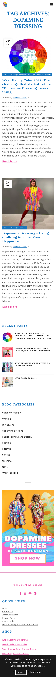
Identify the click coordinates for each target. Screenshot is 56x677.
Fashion (39, 75)
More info (35, 672)
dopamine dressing (27, 75)
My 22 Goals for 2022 (25, 378)
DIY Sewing (8, 424)
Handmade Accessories (14, 644)
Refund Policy (8, 621)
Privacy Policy (9, 618)
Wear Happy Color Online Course (19, 649)
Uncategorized (10, 472)
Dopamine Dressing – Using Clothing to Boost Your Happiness (25, 237)
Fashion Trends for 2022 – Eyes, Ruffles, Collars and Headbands (32, 349)
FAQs (4, 608)
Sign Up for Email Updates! (28, 584)
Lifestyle (47, 75)
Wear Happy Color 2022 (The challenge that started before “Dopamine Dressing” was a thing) (26, 86)
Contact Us (7, 611)
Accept (21, 672)
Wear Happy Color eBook (15, 653)
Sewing (6, 454)
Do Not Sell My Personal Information (20, 624)
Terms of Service (10, 614)
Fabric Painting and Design (17, 436)
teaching (7, 460)
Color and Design (11, 75)
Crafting (6, 418)
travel (5, 466)
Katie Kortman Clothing (15, 639)
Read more (9, 161)
